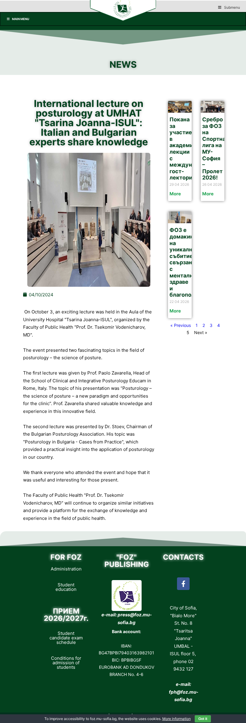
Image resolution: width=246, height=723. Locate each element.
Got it (202, 719)
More (175, 194)
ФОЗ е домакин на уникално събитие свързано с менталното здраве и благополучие (189, 262)
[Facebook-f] (183, 583)
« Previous (180, 325)
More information (176, 718)
